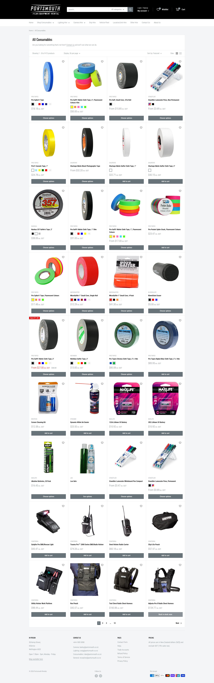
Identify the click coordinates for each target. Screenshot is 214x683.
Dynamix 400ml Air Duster (79, 422)
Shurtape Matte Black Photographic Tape (85, 166)
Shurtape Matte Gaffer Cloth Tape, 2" (161, 166)
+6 (89, 233)
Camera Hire (78, 22)
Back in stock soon (165, 614)
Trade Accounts (123, 650)
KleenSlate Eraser (154, 296)
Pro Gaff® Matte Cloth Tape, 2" (42, 359)
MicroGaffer (74, 292)
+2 (50, 104)
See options (87, 496)
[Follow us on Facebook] (96, 675)
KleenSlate (152, 292)
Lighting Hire (62, 22)
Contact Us (146, 22)
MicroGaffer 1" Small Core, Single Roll (84, 296)
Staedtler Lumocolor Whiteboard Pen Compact (126, 481)
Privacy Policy (122, 661)
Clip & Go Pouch (154, 544)
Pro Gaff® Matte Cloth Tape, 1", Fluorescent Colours (125, 230)
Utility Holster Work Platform (41, 603)
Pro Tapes (34, 97)
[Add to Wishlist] (63, 61)
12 (115, 623)
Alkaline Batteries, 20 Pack (41, 481)
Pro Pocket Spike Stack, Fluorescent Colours (164, 229)
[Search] (130, 9)
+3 (89, 363)
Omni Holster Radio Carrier (119, 544)
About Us (157, 22)
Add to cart (126, 181)
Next (177, 623)
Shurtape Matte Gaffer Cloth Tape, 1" (122, 166)
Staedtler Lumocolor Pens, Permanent (162, 481)
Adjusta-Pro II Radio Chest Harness (161, 603)
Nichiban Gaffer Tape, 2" (79, 359)
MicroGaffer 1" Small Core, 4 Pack (121, 296)
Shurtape (73, 163)
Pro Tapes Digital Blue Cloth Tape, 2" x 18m (164, 359)
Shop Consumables (44, 22)
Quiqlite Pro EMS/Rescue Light (42, 544)
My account (142, 11)
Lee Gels (73, 481)
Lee (71, 478)
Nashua (34, 226)
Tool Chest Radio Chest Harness (120, 603)
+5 (50, 170)
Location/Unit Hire (120, 22)
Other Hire (134, 22)
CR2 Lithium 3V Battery (156, 422)
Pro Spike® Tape (37, 100)
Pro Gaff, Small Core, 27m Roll (120, 100)
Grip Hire (92, 22)
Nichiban (73, 356)
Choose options (48, 118)
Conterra (34, 541)
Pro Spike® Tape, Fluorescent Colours (45, 296)
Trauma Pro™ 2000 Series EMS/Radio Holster (87, 544)
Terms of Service (123, 657)
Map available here (36, 659)
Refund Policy (122, 653)
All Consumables (40, 31)
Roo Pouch (74, 603)
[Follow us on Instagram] (100, 675)
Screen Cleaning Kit (38, 422)
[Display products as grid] (177, 53)
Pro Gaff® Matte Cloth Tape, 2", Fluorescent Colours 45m (86, 101)
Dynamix (73, 419)
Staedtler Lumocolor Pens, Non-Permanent (163, 100)
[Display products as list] (181, 53)
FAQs (119, 646)
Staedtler (151, 97)
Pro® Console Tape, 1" (39, 166)
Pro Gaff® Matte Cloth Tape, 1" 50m (83, 229)
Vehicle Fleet (104, 22)
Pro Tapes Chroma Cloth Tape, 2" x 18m (123, 359)
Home (31, 22)
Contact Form (122, 642)
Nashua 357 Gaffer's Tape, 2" (41, 229)
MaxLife (112, 419)
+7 (50, 363)
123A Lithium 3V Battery (118, 422)
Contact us (70, 45)
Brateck (34, 419)
